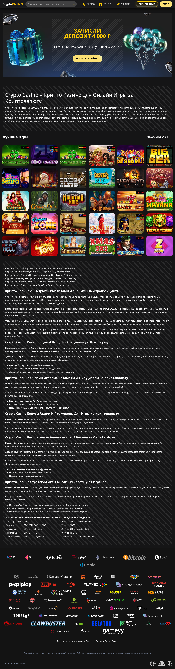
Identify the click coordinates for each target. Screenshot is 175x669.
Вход (166, 4)
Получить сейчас (87, 58)
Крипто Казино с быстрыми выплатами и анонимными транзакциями (40, 268)
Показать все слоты (157, 137)
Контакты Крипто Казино (107, 641)
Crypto (13, 4)
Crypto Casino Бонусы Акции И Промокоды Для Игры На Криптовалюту (40, 278)
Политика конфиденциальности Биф (73, 641)
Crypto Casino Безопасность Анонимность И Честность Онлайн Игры (40, 281)
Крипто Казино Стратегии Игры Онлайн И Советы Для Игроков (37, 285)
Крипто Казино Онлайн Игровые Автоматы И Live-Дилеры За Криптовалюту (43, 275)
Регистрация (147, 4)
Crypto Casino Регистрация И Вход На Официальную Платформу (37, 271)
